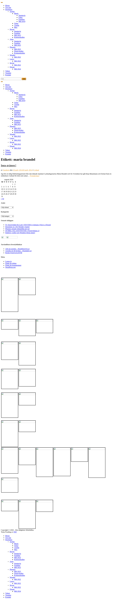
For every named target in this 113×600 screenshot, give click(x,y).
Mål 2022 (17, 57)
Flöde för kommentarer (13, 265)
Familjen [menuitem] (17, 556)
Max (15, 27)
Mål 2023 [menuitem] (17, 557)
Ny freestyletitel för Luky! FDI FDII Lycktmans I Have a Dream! (28, 225)
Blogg (7, 5)
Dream (12, 67)
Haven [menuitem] (12, 552)
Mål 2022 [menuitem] (17, 579)
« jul (2, 199)
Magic (16, 13)
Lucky (12, 59)
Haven (12, 29)
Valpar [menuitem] (7, 593)
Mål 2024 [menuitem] (17, 591)
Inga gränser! (8, 165)
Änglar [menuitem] (12, 542)
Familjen (22, 19)
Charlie (16, 25)
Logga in (8, 261)
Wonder (12, 55)
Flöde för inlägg (10, 263)
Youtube (8, 73)
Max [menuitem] (15, 550)
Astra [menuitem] (11, 561)
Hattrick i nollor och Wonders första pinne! (20, 233)
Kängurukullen (19, 37)
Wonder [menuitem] (12, 577)
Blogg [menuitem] (7, 536)
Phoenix (12, 47)
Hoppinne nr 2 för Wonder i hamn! (17, 227)
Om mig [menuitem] (8, 538)
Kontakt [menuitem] (8, 597)
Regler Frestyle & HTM (13, 253)
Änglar (12, 11)
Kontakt (8, 75)
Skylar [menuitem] (12, 585)
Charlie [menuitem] (16, 548)
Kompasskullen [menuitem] (19, 575)
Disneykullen (18, 51)
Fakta (20, 17)
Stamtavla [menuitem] (17, 554)
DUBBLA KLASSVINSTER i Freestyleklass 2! (22, 231)
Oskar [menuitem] (16, 546)
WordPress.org (10, 267)
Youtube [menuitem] (8, 595)
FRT (15, 532)
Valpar (7, 71)
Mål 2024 (17, 69)
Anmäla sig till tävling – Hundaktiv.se (18, 251)
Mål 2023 (17, 35)
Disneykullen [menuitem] (18, 573)
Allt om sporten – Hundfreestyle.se (17, 249)
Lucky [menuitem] (12, 581)
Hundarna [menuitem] (8, 540)
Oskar (16, 23)
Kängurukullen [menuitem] (19, 559)
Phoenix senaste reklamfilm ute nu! (17, 229)
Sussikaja (6, 170)
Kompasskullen (19, 53)
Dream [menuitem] (12, 589)
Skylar (12, 63)
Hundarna (8, 9)
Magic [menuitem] (16, 544)
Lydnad (36, 170)
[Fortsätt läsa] (34, 176)
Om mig (8, 7)
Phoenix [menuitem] (12, 569)
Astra (11, 39)
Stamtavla (22, 15)
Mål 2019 (22, 21)
